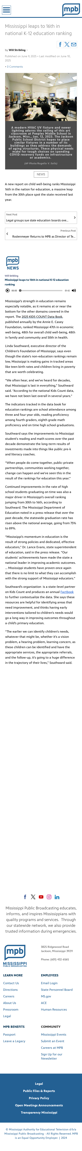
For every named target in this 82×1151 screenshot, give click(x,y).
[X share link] (66, 44)
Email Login (49, 983)
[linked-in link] (57, 896)
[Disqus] (41, 725)
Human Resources (54, 1009)
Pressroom (10, 1009)
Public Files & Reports (39, 1091)
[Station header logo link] (71, 10)
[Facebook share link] (60, 44)
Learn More (13, 975)
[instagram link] (49, 896)
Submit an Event (52, 1041)
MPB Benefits (13, 1027)
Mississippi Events (53, 1034)
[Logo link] (15, 955)
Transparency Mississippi (39, 1112)
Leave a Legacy (14, 1041)
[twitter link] (33, 896)
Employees (49, 975)
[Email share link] (73, 44)
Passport (9, 1034)
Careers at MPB (52, 1048)
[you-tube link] (41, 896)
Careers (8, 996)
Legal (7, 1016)
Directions (10, 990)
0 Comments (15, 66)
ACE (44, 1003)
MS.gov (46, 996)
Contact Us (11, 983)
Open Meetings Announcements (39, 1105)
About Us (9, 1003)
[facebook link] (25, 896)
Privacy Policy (39, 1098)
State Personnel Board (57, 990)
